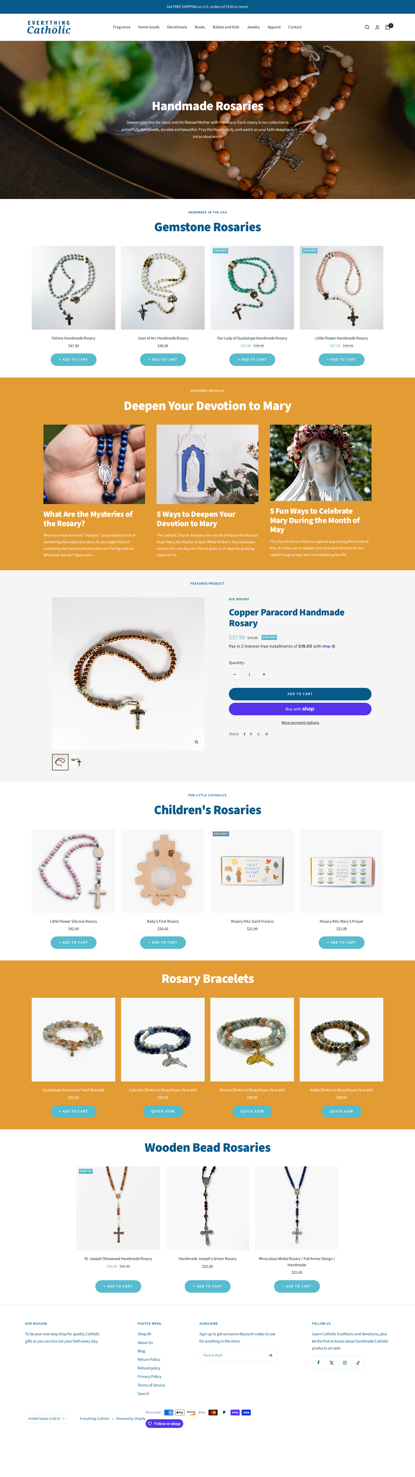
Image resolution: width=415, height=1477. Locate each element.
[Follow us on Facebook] (318, 1362)
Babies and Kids (226, 27)
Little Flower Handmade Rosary (341, 338)
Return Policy (149, 1359)
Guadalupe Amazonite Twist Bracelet (73, 1090)
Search (143, 1394)
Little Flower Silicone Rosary (73, 921)
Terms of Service (151, 1385)
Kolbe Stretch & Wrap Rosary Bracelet (341, 1090)
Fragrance (121, 27)
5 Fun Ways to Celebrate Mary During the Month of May (315, 520)
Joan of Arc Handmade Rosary (163, 338)
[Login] (377, 27)
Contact (295, 27)
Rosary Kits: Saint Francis (252, 921)
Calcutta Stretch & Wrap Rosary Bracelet (163, 1090)
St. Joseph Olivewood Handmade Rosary (118, 1259)
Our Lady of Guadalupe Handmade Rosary (252, 338)
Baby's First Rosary (163, 921)
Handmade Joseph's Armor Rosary (208, 1259)
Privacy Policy (149, 1377)
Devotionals (177, 27)
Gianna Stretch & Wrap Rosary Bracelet (252, 1090)
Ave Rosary (239, 599)
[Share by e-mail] (266, 734)
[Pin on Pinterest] (251, 734)
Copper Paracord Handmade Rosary (286, 618)
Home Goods (148, 27)
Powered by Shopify (131, 1418)
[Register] (271, 1355)
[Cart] (387, 27)
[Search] (367, 27)
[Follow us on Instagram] (345, 1362)
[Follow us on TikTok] (358, 1362)
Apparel (274, 27)
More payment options (300, 723)
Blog (141, 1351)
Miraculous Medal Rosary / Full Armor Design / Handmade (297, 1262)
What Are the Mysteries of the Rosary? (88, 519)
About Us (145, 1343)
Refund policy (149, 1368)
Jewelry (253, 27)
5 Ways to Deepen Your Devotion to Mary (196, 519)
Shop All (144, 1334)
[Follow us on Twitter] (331, 1362)
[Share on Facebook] (244, 734)
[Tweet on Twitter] (258, 734)
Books (200, 27)
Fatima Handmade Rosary (73, 338)
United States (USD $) (44, 1418)
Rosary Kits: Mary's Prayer (341, 921)
